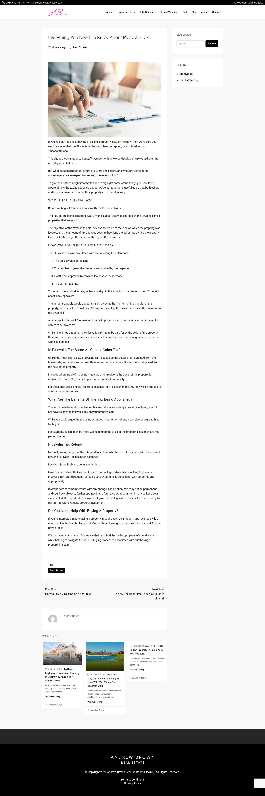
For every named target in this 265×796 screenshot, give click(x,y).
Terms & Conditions (132, 779)
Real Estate (80, 47)
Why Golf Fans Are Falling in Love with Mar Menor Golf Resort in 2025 (103, 682)
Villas (109, 12)
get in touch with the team (132, 523)
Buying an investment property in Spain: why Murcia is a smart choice (62, 677)
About (204, 12)
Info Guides (146, 12)
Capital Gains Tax (88, 357)
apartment (54, 523)
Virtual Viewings (169, 12)
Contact (216, 12)
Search (212, 43)
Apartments (125, 12)
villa (154, 518)
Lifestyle (184, 74)
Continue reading (52, 696)
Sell (185, 12)
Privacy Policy (132, 783)
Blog (194, 12)
